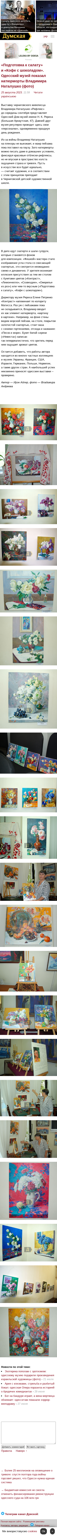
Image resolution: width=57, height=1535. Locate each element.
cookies (32, 1531)
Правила (6, 1450)
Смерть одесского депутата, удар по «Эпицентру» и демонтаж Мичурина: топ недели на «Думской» (16, 26)
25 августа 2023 (11, 92)
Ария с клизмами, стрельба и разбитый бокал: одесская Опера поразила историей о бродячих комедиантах (27, 1387)
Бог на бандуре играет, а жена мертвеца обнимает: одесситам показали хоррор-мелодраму (27, 1399)
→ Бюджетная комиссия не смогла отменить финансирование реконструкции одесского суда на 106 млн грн (27, 1494)
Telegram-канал (42, 1525)
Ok (43, 1531)
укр (46, 36)
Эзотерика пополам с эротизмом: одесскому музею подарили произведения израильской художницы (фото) (27, 1375)
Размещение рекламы (33, 1521)
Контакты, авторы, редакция (14, 1525)
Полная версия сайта (11, 1521)
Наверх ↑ (21, 1450)
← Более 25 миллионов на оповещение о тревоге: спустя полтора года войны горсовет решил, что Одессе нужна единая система (27, 1476)
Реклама (28, 59)
